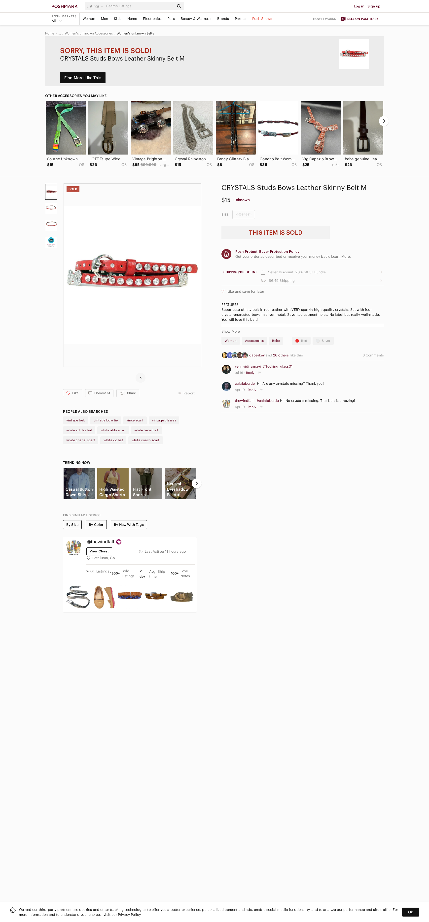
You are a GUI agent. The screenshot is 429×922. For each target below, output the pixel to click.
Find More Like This (82, 77)
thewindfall (244, 400)
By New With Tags (128, 524)
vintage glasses (164, 420)
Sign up (373, 6)
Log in (359, 6)
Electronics (152, 18)
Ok (410, 912)
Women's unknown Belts (135, 33)
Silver (326, 341)
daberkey (257, 355)
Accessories (254, 341)
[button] (96, 6)
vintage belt (75, 420)
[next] (384, 121)
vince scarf (134, 420)
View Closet (99, 551)
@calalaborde (267, 400)
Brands (223, 18)
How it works (324, 19)
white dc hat (113, 440)
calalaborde (245, 383)
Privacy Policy (129, 914)
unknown (241, 199)
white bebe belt (146, 430)
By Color (96, 524)
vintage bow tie (106, 420)
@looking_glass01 (278, 366)
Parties (240, 18)
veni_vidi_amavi (248, 366)
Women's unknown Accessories (89, 33)
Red (304, 341)
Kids (117, 18)
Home (132, 18)
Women (89, 18)
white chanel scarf (80, 440)
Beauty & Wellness (196, 18)
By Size (72, 524)
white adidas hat (79, 430)
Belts (276, 341)
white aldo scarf (113, 430)
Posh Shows (262, 18)
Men (104, 18)
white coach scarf (146, 440)
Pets (171, 18)
